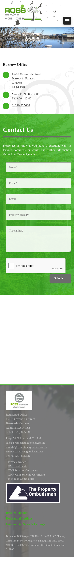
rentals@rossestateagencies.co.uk (26, 447)
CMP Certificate (17, 466)
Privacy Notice (17, 461)
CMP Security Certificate (23, 470)
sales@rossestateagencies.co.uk (25, 442)
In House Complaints (21, 478)
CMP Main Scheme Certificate (26, 474)
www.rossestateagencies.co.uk (24, 451)
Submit (58, 278)
